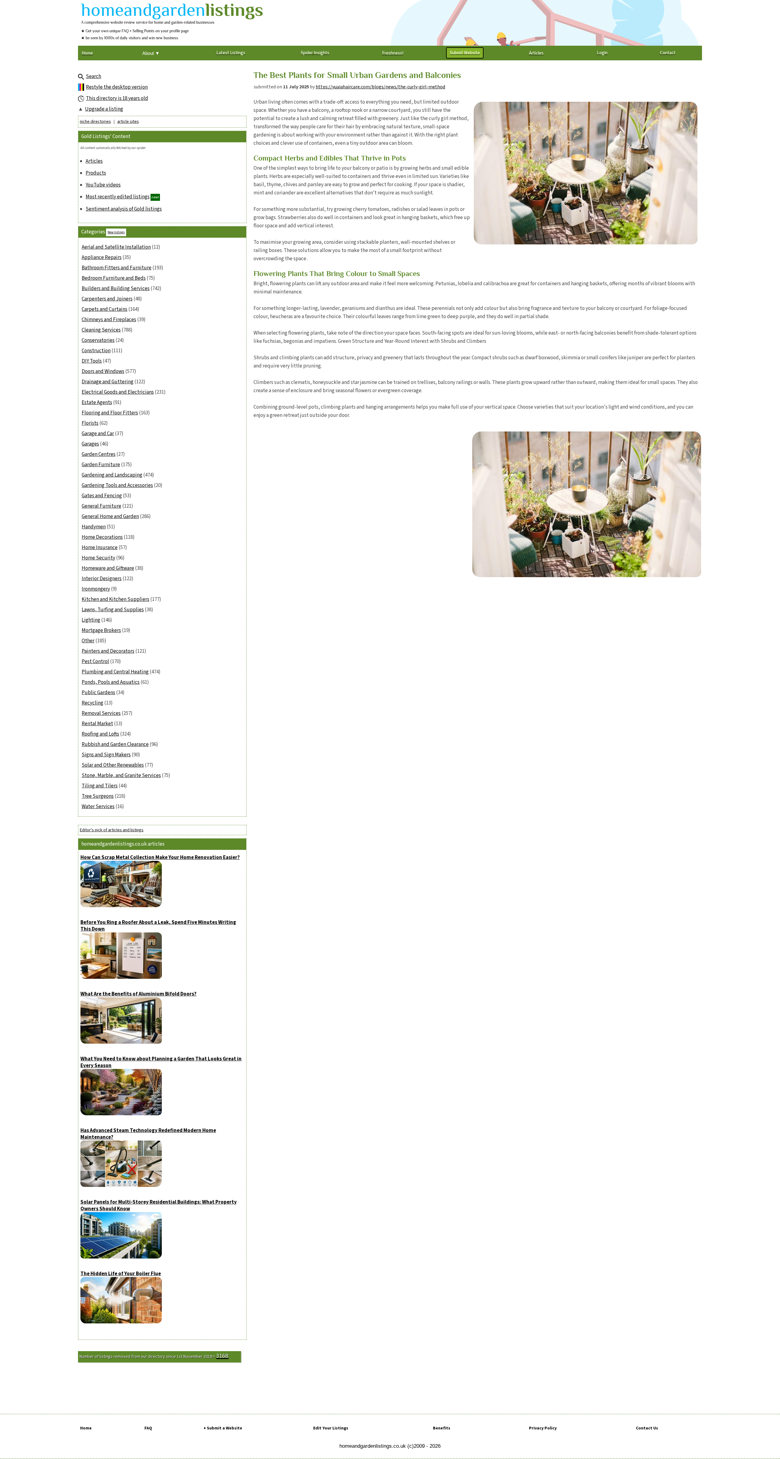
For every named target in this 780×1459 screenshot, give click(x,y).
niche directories (95, 122)
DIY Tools (92, 361)
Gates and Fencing (102, 495)
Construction (96, 350)
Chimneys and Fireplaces (109, 319)
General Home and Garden (110, 516)
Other (88, 640)
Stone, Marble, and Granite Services (121, 775)
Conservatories (98, 340)
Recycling (92, 703)
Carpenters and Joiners (107, 299)
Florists (90, 423)
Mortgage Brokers (101, 630)
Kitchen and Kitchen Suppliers (115, 599)
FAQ (148, 1428)
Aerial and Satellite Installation (116, 247)
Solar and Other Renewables (113, 765)
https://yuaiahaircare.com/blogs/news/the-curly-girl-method (380, 86)
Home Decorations (102, 537)
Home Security (98, 558)
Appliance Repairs (102, 257)
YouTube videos (103, 185)
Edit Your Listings (330, 1428)
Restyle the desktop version (117, 87)
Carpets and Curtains (104, 309)
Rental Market (97, 723)
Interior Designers (102, 578)
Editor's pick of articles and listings (112, 830)
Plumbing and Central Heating (115, 672)
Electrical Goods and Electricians (118, 392)
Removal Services (101, 713)
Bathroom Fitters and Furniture (116, 268)
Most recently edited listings (118, 197)
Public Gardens (98, 692)
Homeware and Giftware (108, 568)
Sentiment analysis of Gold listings (124, 209)
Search (93, 76)
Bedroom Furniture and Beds (114, 278)
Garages (90, 444)
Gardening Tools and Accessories (117, 485)
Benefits (441, 1428)
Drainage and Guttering (107, 381)
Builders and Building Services (116, 288)
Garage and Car (98, 433)
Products (96, 173)
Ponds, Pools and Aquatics (111, 682)
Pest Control (95, 661)
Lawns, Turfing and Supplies (113, 609)
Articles (94, 161)
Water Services (98, 806)
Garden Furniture (101, 464)
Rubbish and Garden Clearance (115, 744)
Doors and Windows (103, 371)
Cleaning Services (101, 330)
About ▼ (151, 53)
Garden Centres (98, 454)
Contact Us (647, 1428)
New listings (116, 232)
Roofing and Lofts (100, 734)
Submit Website (465, 53)
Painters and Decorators (108, 651)
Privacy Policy (543, 1428)
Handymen (94, 527)
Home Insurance (100, 547)
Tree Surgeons (98, 796)
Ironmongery (96, 589)
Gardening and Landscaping (112, 475)
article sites (128, 122)
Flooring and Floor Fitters (110, 413)
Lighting (91, 620)
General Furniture (101, 506)
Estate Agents (97, 402)
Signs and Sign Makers (106, 754)
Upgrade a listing (104, 109)
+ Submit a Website (223, 1428)
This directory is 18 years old (117, 98)
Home (86, 1428)
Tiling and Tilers (100, 786)
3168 (222, 1356)
